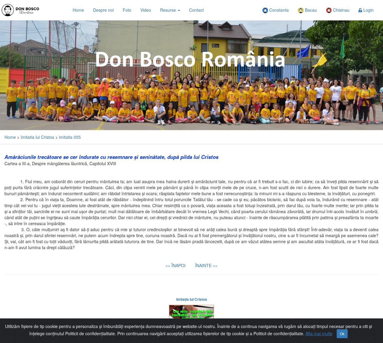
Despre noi (103, 10)
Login (368, 10)
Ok (342, 333)
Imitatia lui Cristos (37, 137)
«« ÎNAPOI (175, 265)
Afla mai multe (319, 333)
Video (145, 10)
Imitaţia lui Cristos (191, 299)
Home (78, 10)
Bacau (310, 10)
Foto (127, 10)
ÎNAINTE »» (206, 265)
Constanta (278, 10)
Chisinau (340, 10)
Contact (196, 10)
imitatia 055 (70, 137)
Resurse (168, 10)
